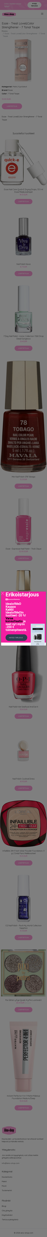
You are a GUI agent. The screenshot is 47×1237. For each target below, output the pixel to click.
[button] (16, 637)
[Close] (2, 593)
